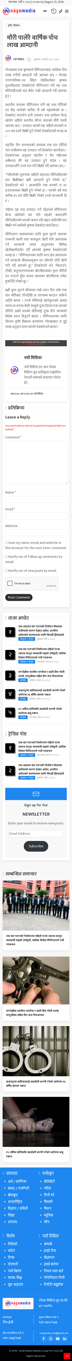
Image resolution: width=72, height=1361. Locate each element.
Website (11, 526)
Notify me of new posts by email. (32, 571)
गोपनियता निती (54, 1278)
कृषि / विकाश (14, 25)
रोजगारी (13, 1264)
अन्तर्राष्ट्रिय (15, 1202)
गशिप (47, 1188)
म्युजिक (48, 1215)
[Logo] (19, 11)
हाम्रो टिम (50, 1251)
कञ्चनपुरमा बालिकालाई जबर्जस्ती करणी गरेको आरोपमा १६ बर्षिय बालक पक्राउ (41, 693)
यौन (46, 1222)
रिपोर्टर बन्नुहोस (53, 1284)
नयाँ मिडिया (18, 60)
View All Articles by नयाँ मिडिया (26, 394)
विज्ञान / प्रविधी (18, 1208)
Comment (13, 437)
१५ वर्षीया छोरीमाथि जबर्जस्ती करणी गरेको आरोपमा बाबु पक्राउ (40, 711)
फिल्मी (48, 1202)
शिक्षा (11, 1215)
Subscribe (36, 846)
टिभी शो (49, 1195)
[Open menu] (66, 11)
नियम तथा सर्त (53, 1271)
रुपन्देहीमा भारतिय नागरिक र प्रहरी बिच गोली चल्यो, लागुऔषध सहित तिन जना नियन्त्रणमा (41, 674)
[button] (53, 11)
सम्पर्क (48, 1244)
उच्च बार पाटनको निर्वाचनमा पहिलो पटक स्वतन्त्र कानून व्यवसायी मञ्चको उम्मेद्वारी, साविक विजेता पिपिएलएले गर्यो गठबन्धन (42, 653)
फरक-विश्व (15, 1278)
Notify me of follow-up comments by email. (33, 559)
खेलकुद (13, 1195)
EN (45, 11)
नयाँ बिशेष (14, 1271)
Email (10, 509)
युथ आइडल (15, 1284)
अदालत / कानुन (26, 639)
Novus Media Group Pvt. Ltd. (42, 1351)
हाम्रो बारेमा (51, 1264)
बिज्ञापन (49, 1257)
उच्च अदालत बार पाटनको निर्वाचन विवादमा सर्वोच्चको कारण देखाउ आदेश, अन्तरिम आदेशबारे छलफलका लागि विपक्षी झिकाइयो (41, 631)
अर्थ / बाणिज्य (17, 1181)
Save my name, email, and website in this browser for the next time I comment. (36, 545)
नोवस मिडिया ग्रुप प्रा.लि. (53, 1300)
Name (10, 492)
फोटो (11, 1251)
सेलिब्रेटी (49, 1181)
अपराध (23, 680)
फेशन (47, 1208)
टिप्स (11, 1257)
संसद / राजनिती (18, 1188)
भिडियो (12, 1244)
